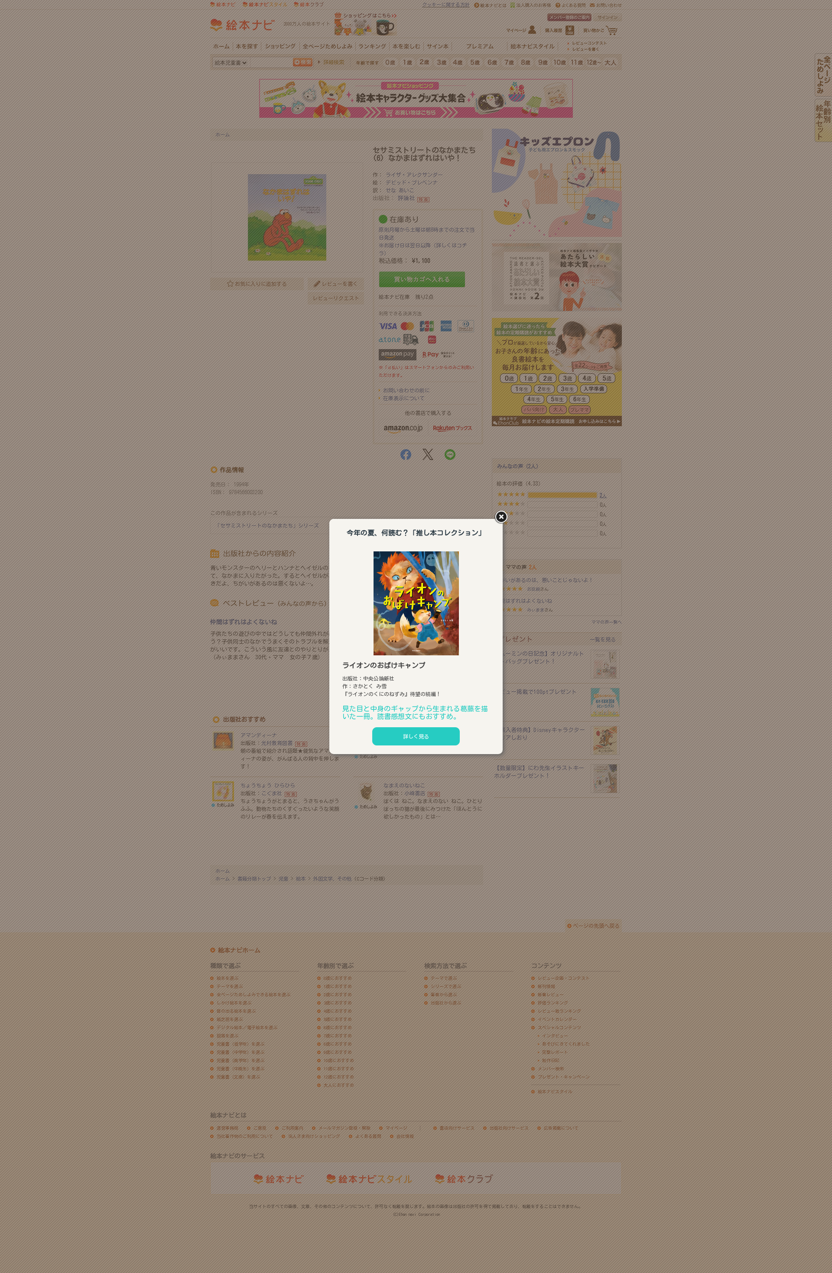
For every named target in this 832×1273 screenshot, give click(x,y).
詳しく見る (416, 736)
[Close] (502, 517)
